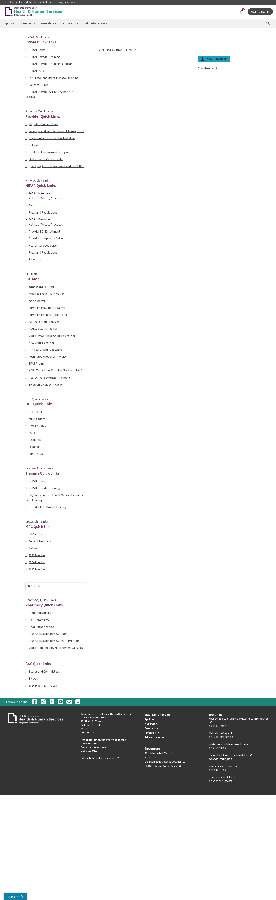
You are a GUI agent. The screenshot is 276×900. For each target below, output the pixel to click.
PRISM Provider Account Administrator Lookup (51, 94)
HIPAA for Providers (38, 219)
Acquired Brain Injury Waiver (46, 294)
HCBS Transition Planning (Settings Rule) (55, 370)
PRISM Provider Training (44, 57)
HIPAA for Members (37, 193)
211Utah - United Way (158, 753)
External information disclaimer (100, 758)
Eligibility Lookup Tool (43, 124)
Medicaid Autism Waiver (44, 329)
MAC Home (36, 534)
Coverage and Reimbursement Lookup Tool (56, 131)
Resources (35, 259)
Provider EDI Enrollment (44, 232)
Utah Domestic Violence (224, 777)
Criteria (33, 145)
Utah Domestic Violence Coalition (165, 762)
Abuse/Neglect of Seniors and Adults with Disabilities (238, 720)
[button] (15, 896)
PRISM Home (37, 50)
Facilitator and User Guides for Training (53, 78)
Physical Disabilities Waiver (46, 350)
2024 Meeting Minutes (43, 686)
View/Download (216, 59)
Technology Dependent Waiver (48, 357)
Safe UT (151, 758)
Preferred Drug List (41, 613)
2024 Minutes (37, 562)
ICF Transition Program (44, 322)
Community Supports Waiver (47, 308)
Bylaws (33, 679)
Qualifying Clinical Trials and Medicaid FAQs (56, 166)
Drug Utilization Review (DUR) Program (54, 641)
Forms (33, 205)
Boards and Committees (44, 672)
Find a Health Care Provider (46, 159)
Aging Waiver (37, 301)
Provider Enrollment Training (48, 507)
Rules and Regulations (43, 213)
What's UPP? (37, 419)
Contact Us (36, 454)
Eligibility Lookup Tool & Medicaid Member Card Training (54, 497)
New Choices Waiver (41, 343)
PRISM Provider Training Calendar (50, 64)
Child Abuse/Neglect (220, 733)
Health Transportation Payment (49, 378)
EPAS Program (38, 364)
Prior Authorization (41, 627)
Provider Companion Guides (46, 238)
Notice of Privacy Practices (46, 198)
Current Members (40, 541)
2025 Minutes (37, 569)
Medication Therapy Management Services (56, 648)
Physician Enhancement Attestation (52, 138)
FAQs (32, 433)
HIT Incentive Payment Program (49, 152)
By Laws (34, 548)
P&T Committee (39, 620)
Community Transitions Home (48, 315)
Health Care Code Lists (43, 246)
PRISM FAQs (36, 71)
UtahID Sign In (260, 12)
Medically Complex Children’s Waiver (52, 336)
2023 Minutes (37, 555)
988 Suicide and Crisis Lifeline (163, 766)
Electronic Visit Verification (46, 385)
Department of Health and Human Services (106, 714)
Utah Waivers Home (41, 287)
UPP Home (36, 412)
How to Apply (37, 426)
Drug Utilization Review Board (48, 634)
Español (34, 447)
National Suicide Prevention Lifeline (230, 755)
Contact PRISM (38, 85)
